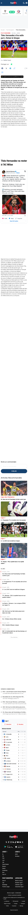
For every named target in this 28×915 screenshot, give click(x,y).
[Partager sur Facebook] (2, 68)
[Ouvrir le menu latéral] (1, 3)
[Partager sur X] (6, 68)
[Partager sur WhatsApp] (11, 64)
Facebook (14, 905)
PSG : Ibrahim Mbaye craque (10, 625)
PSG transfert (15, 901)
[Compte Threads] (22, 842)
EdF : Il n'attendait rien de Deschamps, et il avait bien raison (14, 632)
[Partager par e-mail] (2, 72)
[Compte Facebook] (9, 842)
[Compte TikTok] (15, 842)
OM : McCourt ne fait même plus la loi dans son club (13, 612)
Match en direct (7, 903)
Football (23, 901)
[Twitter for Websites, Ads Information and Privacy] (25, 215)
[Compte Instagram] (11, 842)
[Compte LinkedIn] (13, 842)
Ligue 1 (3, 518)
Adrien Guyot (7, 60)
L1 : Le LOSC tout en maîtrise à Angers (13, 589)
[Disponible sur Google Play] (9, 846)
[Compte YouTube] (18, 842)
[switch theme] (24, 3)
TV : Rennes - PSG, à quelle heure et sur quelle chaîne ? (14, 596)
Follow (18, 173)
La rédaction (6, 901)
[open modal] (26, 3)
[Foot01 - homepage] (14, 3)
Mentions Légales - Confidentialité (14, 892)
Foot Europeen (5, 33)
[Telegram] (10, 68)
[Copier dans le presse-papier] (14, 68)
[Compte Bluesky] (20, 842)
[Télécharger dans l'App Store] (19, 846)
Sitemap (21, 905)
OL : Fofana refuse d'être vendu (11, 619)
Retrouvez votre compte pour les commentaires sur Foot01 (14, 898)
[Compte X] (6, 842)
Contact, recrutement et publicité (14, 895)
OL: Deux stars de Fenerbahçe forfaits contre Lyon (13, 574)
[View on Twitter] (25, 172)
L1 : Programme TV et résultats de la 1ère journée (14, 582)
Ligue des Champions (7, 497)
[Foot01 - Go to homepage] (14, 837)
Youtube (15, 903)
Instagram (23, 903)
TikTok (7, 905)
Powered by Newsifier (14, 910)
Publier (14, 471)
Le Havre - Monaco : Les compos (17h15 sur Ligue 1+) (13, 604)
